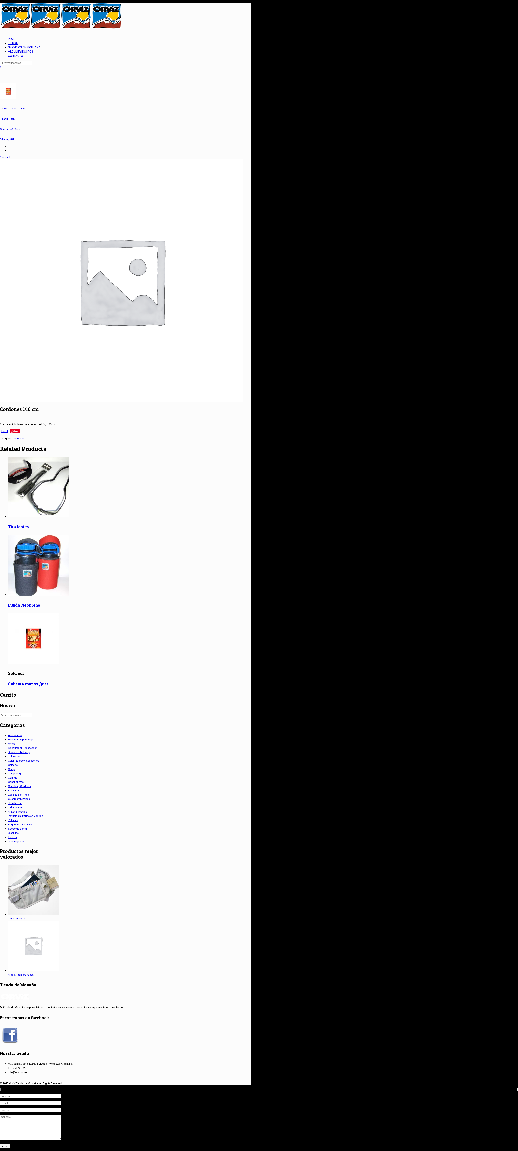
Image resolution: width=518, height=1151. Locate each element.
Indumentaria (15, 807)
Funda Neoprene (24, 605)
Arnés (11, 743)
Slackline (13, 832)
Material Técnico (17, 811)
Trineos (12, 837)
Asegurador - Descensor (22, 747)
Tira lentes (18, 526)
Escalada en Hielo (18, 794)
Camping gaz (16, 773)
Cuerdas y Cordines (19, 786)
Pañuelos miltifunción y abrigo (25, 815)
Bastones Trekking (19, 752)
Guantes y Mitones (19, 798)
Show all (5, 157)
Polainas (13, 820)
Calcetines (14, 756)
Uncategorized (16, 841)
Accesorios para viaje (20, 739)
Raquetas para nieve (20, 824)
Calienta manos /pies (28, 684)
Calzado (13, 764)
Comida (12, 777)
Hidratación (15, 803)
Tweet (4, 431)
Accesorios (19, 438)
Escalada (13, 790)
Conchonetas (16, 781)
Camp (11, 769)
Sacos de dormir (18, 828)
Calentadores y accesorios (23, 760)
